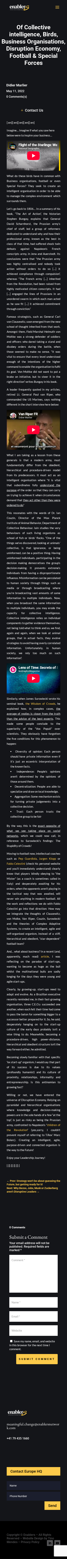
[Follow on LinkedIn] (50, 1543)
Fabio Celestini (16, 863)
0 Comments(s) (16, 96)
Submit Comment (37, 1359)
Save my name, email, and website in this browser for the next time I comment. (32, 1345)
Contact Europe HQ (26, 1471)
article (45, 956)
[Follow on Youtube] (57, 1543)
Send (52, 1505)
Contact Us (34, 110)
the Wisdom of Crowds (40, 703)
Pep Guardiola (27, 858)
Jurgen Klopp (47, 858)
